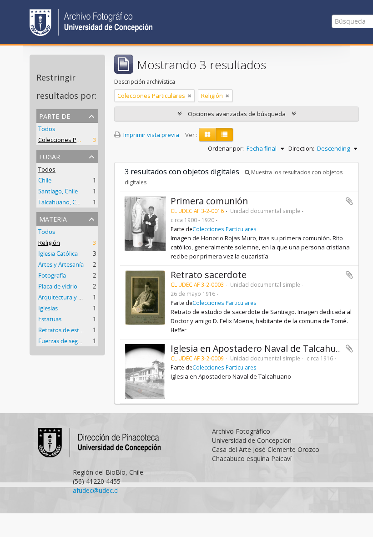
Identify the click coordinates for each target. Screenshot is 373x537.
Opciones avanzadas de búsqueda (236, 114)
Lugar (49, 156)
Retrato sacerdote (209, 274)
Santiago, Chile (58, 191)
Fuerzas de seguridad (67, 341)
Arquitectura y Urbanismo (73, 297)
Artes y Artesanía (61, 264)
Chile (44, 180)
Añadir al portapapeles (349, 201)
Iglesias (48, 308)
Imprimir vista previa (150, 135)
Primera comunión (209, 201)
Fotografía (52, 275)
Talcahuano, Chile (62, 202)
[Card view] (207, 135)
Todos (46, 129)
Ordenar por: (226, 148)
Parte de (54, 115)
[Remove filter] (190, 95)
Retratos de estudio (64, 330)
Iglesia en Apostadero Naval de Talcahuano (261, 348)
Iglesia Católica (58, 253)
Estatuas (49, 319)
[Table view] (224, 135)
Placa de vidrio (57, 286)
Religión (49, 242)
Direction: (301, 148)
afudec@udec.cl (96, 490)
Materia (53, 218)
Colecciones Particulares (72, 140)
